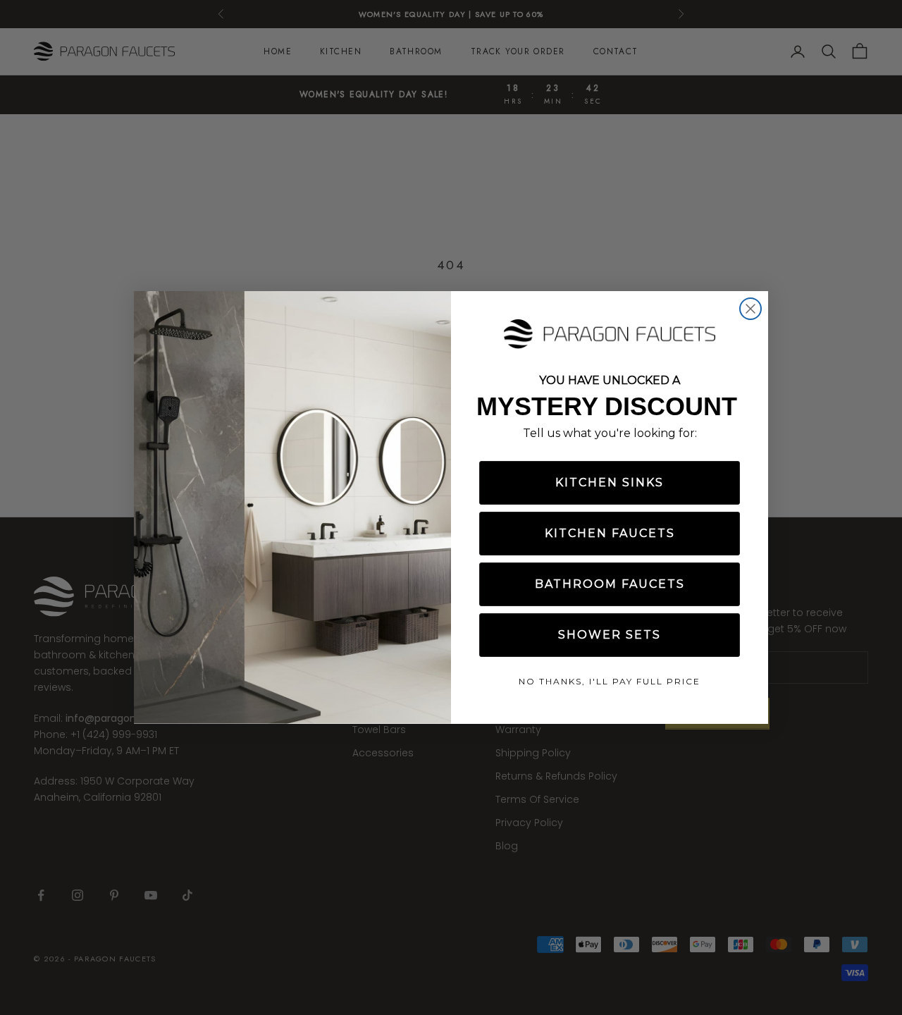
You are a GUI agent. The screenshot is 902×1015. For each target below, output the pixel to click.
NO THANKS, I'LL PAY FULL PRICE (609, 681)
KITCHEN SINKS (609, 482)
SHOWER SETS (609, 634)
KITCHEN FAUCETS (610, 533)
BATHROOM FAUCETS (610, 584)
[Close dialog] (750, 308)
